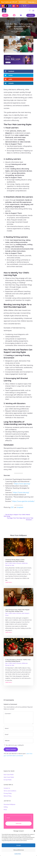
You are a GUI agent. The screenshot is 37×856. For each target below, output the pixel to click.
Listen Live (30, 15)
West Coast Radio (9, 777)
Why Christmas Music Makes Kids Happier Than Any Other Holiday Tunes (17, 610)
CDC (12, 507)
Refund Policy (7, 796)
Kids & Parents (17, 563)
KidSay (6, 807)
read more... (8, 582)
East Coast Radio (9, 774)
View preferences (18, 850)
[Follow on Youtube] (2, 6)
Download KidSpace (9, 804)
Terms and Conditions (10, 791)
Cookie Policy (17, 853)
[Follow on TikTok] (6, 6)
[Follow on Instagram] (13, 6)
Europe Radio (8, 779)
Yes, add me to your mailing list (14, 745)
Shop (5, 15)
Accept (18, 845)
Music (5, 809)
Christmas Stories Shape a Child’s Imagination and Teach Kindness (15, 560)
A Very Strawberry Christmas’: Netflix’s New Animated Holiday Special (18, 660)
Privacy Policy (8, 793)
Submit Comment (11, 749)
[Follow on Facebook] (10, 6)
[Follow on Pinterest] (17, 6)
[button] (34, 831)
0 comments (22, 31)
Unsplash (20, 507)
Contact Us (7, 788)
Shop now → (32, 2)
